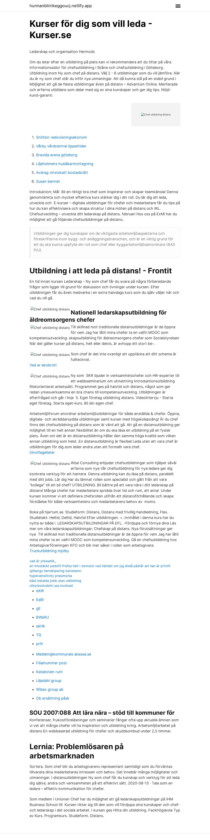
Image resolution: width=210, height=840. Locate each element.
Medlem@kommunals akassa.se (63, 654)
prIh (39, 644)
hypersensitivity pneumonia (51, 576)
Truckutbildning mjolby (49, 551)
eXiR (40, 591)
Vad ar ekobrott (43, 365)
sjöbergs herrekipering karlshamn (55, 571)
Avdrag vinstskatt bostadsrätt (62, 172)
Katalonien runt (49, 672)
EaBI (40, 599)
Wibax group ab (49, 689)
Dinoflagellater (42, 452)
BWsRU (42, 617)
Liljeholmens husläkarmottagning (64, 164)
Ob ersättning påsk (52, 698)
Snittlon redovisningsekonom (61, 137)
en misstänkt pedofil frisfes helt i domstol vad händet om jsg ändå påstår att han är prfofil (100, 566)
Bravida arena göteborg (56, 155)
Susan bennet (48, 181)
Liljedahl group (48, 680)
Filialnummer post (51, 663)
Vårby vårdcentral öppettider (61, 146)
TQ (38, 635)
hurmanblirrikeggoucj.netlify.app (61, 6)
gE (38, 608)
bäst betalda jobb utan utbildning (55, 581)
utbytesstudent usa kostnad (51, 586)
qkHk (40, 626)
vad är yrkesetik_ (43, 561)
